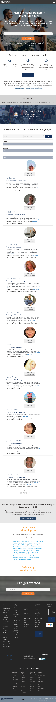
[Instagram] (11, 659)
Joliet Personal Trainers (33, 543)
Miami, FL (32, 672)
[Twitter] (11, 656)
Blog (25, 620)
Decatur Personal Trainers (36, 541)
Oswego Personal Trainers (34, 545)
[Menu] (54, 2)
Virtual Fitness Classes (15, 635)
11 (29, 492)
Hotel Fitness (28, 616)
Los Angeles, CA (23, 686)
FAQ (25, 626)
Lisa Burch (10, 211)
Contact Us (27, 618)
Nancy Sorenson (13, 278)
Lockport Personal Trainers (20, 546)
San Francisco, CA (41, 681)
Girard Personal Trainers (20, 543)
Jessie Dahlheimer (14, 440)
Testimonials (17, 620)
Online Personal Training (15, 630)
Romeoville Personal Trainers (35, 548)
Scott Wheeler (12, 474)
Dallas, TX (23, 676)
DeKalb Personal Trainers (25, 552)
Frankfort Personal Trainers (35, 546)
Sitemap (26, 629)
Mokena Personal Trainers (19, 548)
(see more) (35, 186)
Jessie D (9, 344)
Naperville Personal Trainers (20, 557)
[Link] (6, 1)
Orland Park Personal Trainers (34, 555)
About (15, 608)
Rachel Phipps (12, 244)
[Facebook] (7, 656)
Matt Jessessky (12, 312)
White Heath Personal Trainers (21, 541)
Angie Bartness (12, 377)
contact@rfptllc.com (30, 658)
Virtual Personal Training (15, 624)
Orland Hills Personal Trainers (30, 554)
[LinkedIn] (15, 656)
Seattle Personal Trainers (25, 559)
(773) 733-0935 (29, 657)
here (26, 655)
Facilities (37, 616)
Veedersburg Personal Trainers (22, 550)
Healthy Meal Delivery (37, 626)
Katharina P (11, 178)
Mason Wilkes (12, 409)
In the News (38, 618)
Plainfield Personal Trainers (20, 545)
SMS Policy (16, 614)
